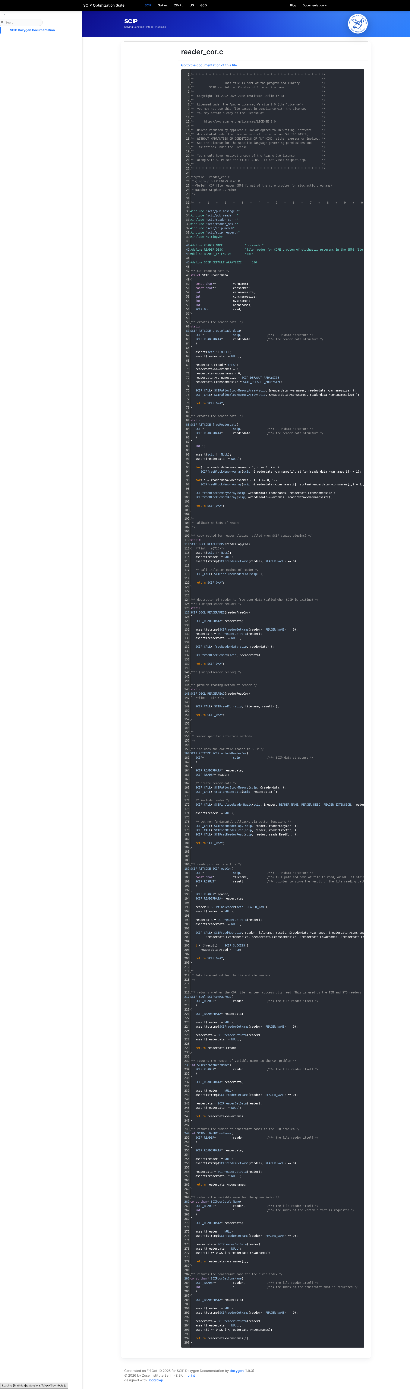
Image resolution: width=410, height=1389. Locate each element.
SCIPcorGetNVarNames (213, 1065)
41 (185, 245)
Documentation (314, 5)
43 (185, 254)
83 (185, 424)
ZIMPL (178, 5)
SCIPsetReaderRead (228, 834)
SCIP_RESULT (204, 881)
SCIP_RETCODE (200, 330)
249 (185, 1133)
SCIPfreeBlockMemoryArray (221, 471)
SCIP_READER (204, 774)
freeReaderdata (224, 424)
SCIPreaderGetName (233, 561)
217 (185, 996)
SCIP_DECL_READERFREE (207, 612)
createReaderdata (226, 330)
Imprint (189, 1375)
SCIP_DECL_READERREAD (207, 693)
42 (185, 249)
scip (236, 335)
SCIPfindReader (223, 907)
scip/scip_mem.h (220, 228)
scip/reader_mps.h (221, 224)
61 (185, 330)
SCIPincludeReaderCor (231, 574)
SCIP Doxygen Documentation (32, 30)
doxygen (237, 1371)
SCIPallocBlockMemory (231, 787)
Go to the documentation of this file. (209, 65)
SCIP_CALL (203, 390)
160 (185, 753)
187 (185, 868)
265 (185, 1201)
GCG (203, 5)
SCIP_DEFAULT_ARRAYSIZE (260, 377)
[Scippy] (358, 24)
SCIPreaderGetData (232, 633)
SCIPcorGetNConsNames (214, 1133)
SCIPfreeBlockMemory (211, 655)
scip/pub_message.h (222, 211)
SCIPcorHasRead (219, 996)
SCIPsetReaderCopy (228, 826)
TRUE (236, 949)
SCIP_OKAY (215, 403)
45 (185, 262)
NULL (224, 352)
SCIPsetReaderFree (228, 830)
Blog (293, 5)
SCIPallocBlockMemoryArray (235, 390)
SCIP (148, 5)
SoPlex (163, 5)
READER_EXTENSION (337, 804)
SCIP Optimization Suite (103, 5)
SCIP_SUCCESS (234, 945)
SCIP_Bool (203, 309)
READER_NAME (274, 561)
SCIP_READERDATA (208, 339)
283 (185, 1278)
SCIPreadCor (223, 706)
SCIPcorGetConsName (226, 1278)
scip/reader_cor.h (221, 219)
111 (185, 544)
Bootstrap (155, 1380)
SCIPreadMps (223, 932)
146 (185, 693)
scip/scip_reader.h (222, 232)
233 (185, 1065)
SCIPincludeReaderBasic (233, 804)
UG (192, 5)
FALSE (232, 365)
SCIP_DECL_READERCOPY (207, 544)
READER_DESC (310, 804)
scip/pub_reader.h (221, 215)
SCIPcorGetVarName (225, 1201)
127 (185, 612)
